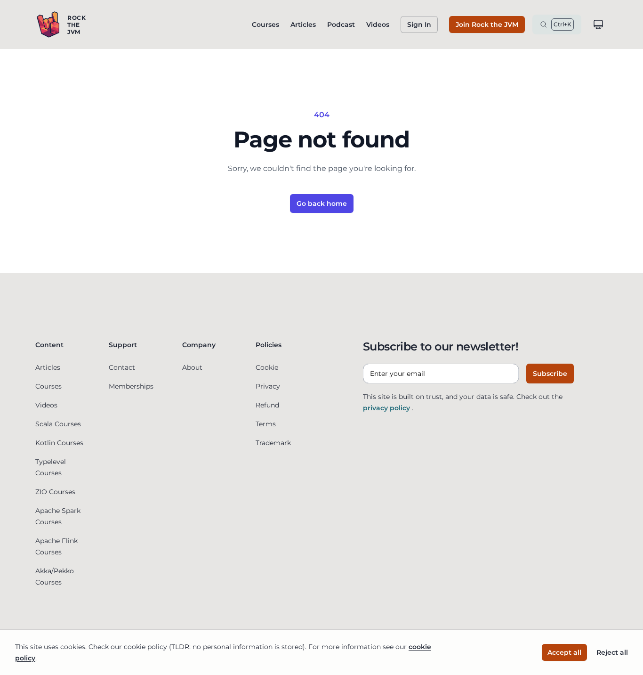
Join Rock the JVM (487, 24)
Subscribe (550, 373)
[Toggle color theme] (598, 24)
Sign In (419, 24)
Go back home (322, 203)
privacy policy (387, 408)
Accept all (564, 652)
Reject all (612, 652)
